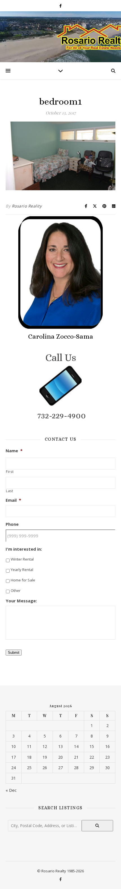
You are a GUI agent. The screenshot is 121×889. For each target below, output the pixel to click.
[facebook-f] (60, 5)
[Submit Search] (97, 825)
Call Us (60, 357)
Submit (13, 652)
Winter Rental (22, 559)
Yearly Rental (22, 569)
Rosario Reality (27, 206)
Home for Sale (23, 580)
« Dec (11, 790)
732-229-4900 (61, 415)
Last (9, 491)
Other (16, 590)
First (10, 472)
